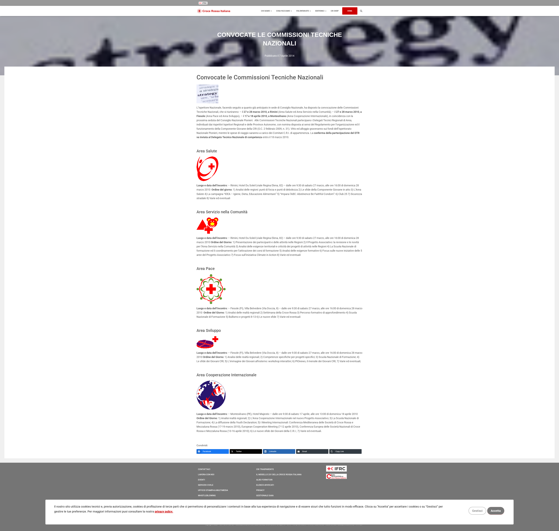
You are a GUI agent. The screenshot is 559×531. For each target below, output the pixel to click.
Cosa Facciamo (283, 11)
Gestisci (477, 510)
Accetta (496, 510)
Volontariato (302, 11)
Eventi (201, 480)
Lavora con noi (206, 474)
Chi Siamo (265, 11)
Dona (349, 11)
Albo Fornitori (264, 480)
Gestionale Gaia (265, 495)
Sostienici (320, 11)
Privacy (260, 490)
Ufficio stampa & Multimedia (213, 490)
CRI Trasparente (265, 469)
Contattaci (204, 469)
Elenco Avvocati (265, 485)
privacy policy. (164, 511)
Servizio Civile (205, 485)
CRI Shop (335, 11)
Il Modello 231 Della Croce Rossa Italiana (278, 474)
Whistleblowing (207, 495)
